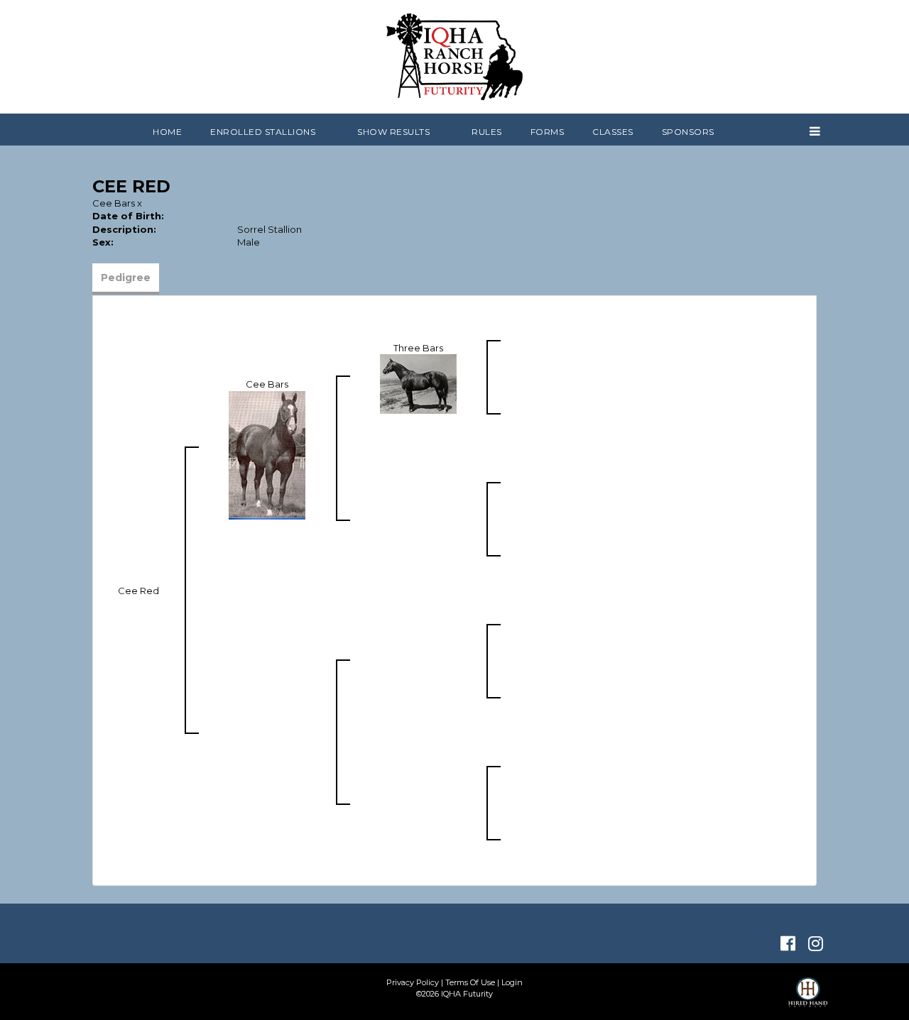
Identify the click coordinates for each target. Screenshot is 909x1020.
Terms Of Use (470, 982)
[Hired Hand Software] (807, 998)
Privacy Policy (412, 982)
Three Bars (418, 347)
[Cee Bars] (267, 454)
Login (512, 982)
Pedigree (126, 277)
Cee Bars (113, 203)
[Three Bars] (418, 383)
